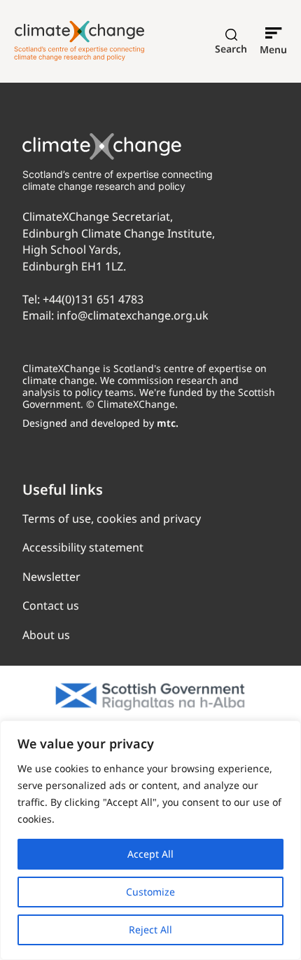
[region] (150, 840)
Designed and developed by (100, 423)
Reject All (150, 929)
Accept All (150, 853)
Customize (150, 891)
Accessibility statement (83, 547)
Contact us (50, 605)
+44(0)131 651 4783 (93, 299)
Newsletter (51, 576)
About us (46, 635)
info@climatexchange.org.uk (133, 315)
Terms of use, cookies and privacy (111, 518)
